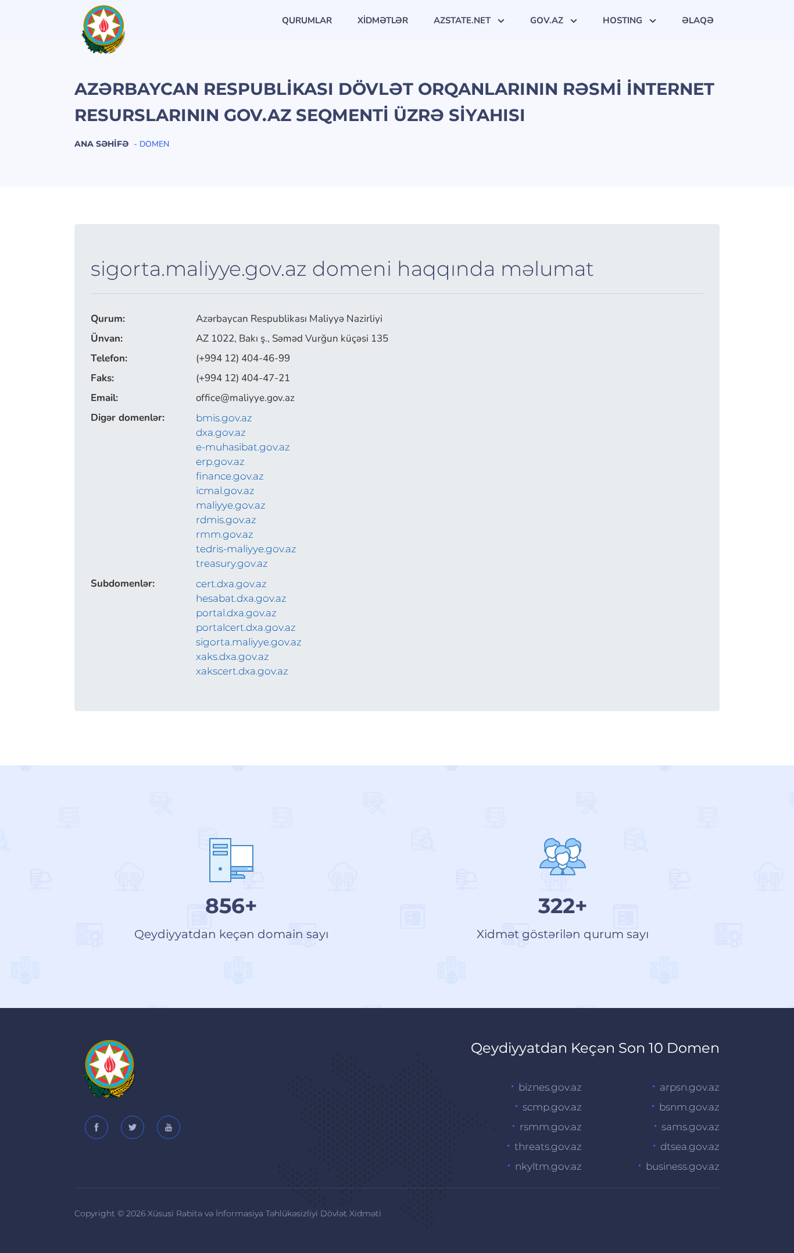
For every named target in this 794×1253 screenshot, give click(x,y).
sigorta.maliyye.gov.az (249, 642)
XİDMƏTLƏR (382, 20)
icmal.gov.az (225, 490)
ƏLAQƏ (698, 20)
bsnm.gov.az (689, 1107)
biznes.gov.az (550, 1087)
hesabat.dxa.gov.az (241, 598)
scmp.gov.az (552, 1107)
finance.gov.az (230, 476)
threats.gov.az (548, 1146)
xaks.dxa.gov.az (232, 656)
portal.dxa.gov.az (236, 613)
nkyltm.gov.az (548, 1166)
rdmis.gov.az (226, 520)
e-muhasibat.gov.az (243, 447)
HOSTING (624, 20)
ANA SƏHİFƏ (101, 144)
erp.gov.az (220, 461)
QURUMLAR (307, 20)
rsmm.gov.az (551, 1127)
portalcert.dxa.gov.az (246, 627)
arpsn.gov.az (690, 1087)
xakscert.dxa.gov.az (242, 671)
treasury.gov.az (232, 563)
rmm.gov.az (224, 534)
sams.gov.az (690, 1127)
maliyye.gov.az (231, 505)
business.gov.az (683, 1166)
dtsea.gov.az (690, 1146)
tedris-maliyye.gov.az (246, 549)
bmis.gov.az (224, 418)
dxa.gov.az (221, 432)
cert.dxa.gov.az (231, 584)
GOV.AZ (548, 20)
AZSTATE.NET (463, 20)
